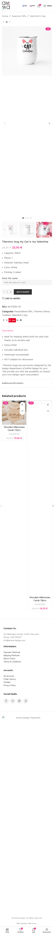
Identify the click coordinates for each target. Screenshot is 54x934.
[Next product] (9, 22)
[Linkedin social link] (17, 320)
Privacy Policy (10, 685)
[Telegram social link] (21, 320)
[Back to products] (6, 22)
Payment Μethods (12, 652)
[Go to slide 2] (25, 218)
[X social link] (7, 320)
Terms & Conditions (12, 662)
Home (5, 16)
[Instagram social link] (12, 701)
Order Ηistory (10, 679)
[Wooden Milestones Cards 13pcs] (40, 498)
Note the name (10, 278)
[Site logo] (6, 6)
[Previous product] (3, 22)
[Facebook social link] (3, 320)
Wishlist (7, 682)
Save (13, 320)
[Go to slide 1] (23, 218)
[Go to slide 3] (28, 218)
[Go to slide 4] (31, 218)
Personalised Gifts (23, 311)
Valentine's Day (38, 16)
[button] (4, 123)
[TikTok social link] (25, 701)
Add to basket (22, 292)
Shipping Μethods (12, 655)
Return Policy (9, 659)
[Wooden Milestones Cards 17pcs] (14, 413)
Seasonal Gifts (19, 16)
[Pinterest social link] (19, 701)
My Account (9, 676)
